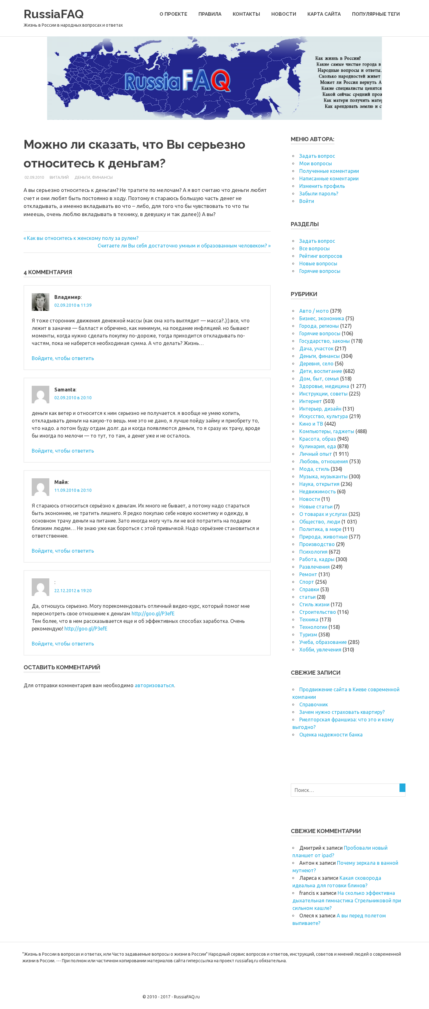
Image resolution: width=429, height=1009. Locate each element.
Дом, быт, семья (319, 378)
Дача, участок (316, 348)
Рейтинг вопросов (320, 256)
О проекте (173, 14)
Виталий (59, 177)
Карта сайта (324, 14)
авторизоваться (154, 685)
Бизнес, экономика (321, 318)
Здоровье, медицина (324, 386)
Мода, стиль (314, 469)
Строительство (317, 612)
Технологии (313, 627)
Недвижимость (317, 491)
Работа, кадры (316, 559)
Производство (317, 544)
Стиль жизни (314, 604)
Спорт (306, 582)
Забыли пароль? (318, 193)
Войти (306, 201)
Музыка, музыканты (323, 476)
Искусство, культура (323, 416)
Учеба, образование (323, 642)
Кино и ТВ (311, 424)
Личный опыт (315, 454)
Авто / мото (314, 311)
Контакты (246, 14)
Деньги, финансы (93, 177)
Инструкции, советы (323, 393)
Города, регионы (319, 326)
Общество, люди (319, 521)
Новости (283, 14)
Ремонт (308, 574)
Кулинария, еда (317, 446)
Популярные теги (376, 14)
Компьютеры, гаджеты (326, 431)
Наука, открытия (319, 484)
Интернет (310, 401)
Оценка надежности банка (331, 734)
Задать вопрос (317, 156)
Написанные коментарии (329, 178)
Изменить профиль (322, 186)
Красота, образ (317, 439)
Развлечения (314, 567)
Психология (313, 552)
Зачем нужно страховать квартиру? (342, 712)
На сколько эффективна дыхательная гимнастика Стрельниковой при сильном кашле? (346, 900)
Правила (209, 14)
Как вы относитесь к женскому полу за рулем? (82, 238)
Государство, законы (324, 341)
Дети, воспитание (320, 371)
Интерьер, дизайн (320, 409)
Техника (308, 619)
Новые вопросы (318, 263)
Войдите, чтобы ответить (63, 358)
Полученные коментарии (329, 171)
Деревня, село (316, 363)
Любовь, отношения (323, 461)
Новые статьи (316, 506)
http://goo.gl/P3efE (153, 613)
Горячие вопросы (319, 271)
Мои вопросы (315, 163)
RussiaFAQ (54, 14)
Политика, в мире (320, 529)
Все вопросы (314, 248)
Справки (309, 589)
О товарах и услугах (323, 514)
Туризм (308, 634)
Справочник (313, 704)
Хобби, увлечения (320, 649)
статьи (307, 597)
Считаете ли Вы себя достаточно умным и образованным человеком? (182, 245)
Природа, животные (323, 536)
